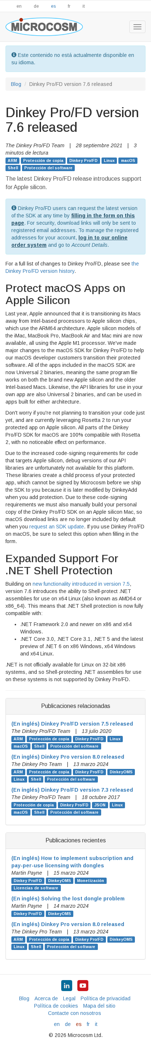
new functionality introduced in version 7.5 (81, 584)
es (53, 6)
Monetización (90, 880)
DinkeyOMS (121, 772)
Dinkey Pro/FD (83, 160)
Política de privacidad (105, 998)
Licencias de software (36, 888)
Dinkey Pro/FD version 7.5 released (72, 724)
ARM (12, 160)
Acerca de (46, 998)
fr (69, 6)
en (19, 6)
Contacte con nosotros (74, 1013)
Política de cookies (56, 1006)
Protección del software (48, 168)
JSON (100, 805)
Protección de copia (43, 160)
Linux (109, 160)
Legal (69, 998)
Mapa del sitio (99, 1006)
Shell (13, 168)
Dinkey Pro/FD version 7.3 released (72, 790)
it (83, 6)
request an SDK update (56, 527)
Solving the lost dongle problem (68, 898)
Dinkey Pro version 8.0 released (67, 757)
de (36, 6)
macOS (128, 160)
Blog (16, 84)
